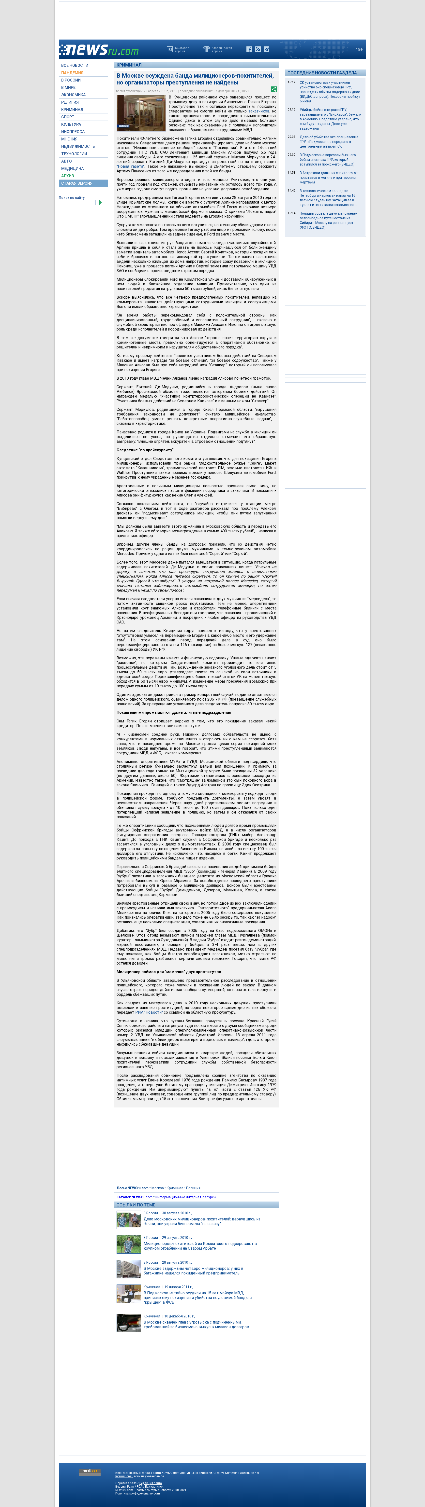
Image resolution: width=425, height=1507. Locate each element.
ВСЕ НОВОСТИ (74, 65)
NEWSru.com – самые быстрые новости (143, 1490)
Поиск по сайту (72, 198)
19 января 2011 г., (178, 1287)
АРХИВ (67, 176)
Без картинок (154, 1486)
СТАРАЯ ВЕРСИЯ (76, 183)
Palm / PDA (134, 1486)
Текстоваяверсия (182, 49)
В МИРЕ (68, 87)
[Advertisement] (212, 18)
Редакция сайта (150, 1483)
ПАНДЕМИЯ (72, 72)
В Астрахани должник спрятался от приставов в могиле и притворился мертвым (329, 177)
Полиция (193, 1188)
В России (151, 1213)
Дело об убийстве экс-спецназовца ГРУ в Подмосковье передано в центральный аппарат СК (329, 141)
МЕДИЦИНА (72, 168)
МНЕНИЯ (69, 139)
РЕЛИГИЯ (70, 102)
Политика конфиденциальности (137, 1493)
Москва (158, 1188)
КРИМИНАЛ (72, 109)
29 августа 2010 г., (177, 1238)
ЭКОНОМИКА (73, 95)
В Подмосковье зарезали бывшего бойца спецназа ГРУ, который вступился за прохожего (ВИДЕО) (328, 159)
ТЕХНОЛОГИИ (74, 154)
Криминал (129, 65)
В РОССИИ (71, 80)
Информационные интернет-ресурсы (185, 1197)
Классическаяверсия (222, 49)
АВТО (66, 161)
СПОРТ (68, 117)
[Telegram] (266, 49)
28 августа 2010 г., (177, 1262)
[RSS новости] (258, 49)
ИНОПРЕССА (73, 131)
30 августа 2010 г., (177, 1213)
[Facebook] (249, 49)
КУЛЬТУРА (71, 124)
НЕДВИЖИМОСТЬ (78, 146)
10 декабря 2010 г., (179, 1316)
